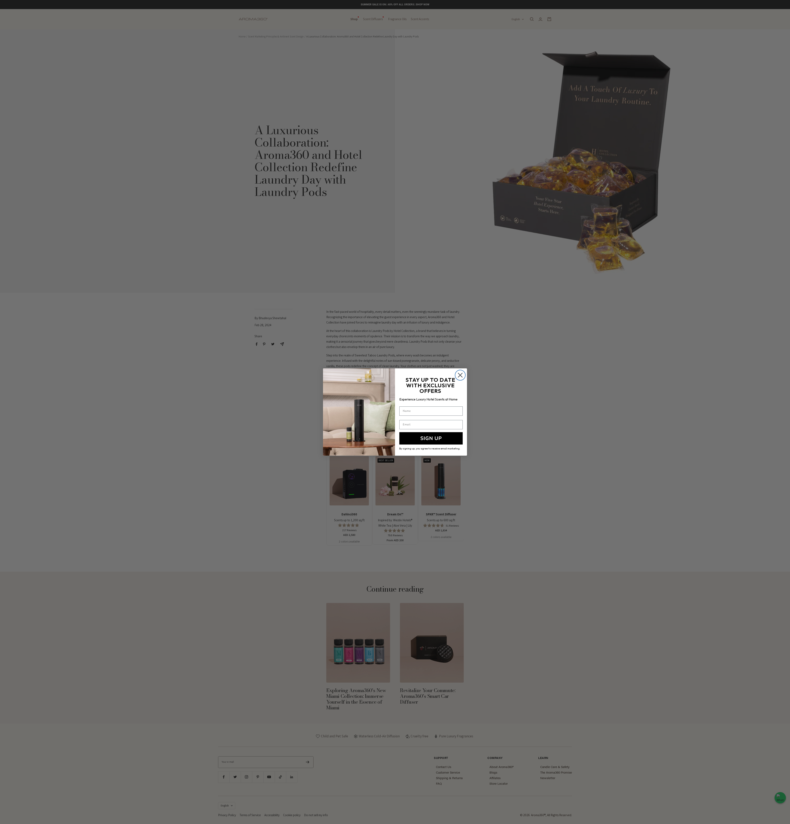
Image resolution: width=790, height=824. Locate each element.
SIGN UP (431, 438)
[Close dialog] (460, 375)
